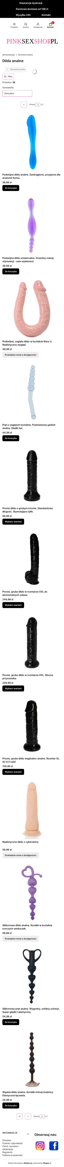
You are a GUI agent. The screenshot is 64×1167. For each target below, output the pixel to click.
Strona (32, 104)
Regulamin (7, 1152)
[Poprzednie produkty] (28, 1116)
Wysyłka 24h (23, 14)
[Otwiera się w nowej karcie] (40, 1145)
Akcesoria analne (25, 55)
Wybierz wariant (13, 521)
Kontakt (46, 14)
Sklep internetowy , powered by (28, 1163)
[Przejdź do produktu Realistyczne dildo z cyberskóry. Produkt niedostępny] (32, 809)
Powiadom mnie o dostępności (20, 354)
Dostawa (6, 1140)
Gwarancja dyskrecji (30, 2)
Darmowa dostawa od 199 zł (32, 8)
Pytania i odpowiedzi (12, 1143)
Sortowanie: (8, 87)
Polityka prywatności (12, 1155)
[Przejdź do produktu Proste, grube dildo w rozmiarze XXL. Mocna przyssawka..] (32, 642)
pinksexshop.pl (8, 55)
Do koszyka (11, 188)
